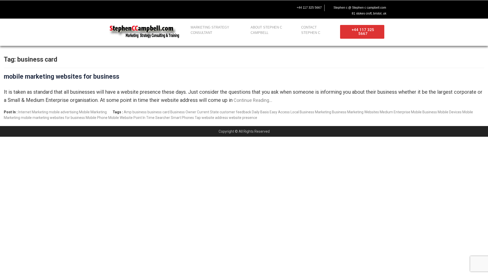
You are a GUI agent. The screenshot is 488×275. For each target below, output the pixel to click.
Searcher (162, 118)
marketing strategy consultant (210, 30)
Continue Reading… (252, 100)
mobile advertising (63, 112)
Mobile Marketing (93, 112)
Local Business (302, 112)
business (139, 112)
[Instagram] (138, 7)
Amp (128, 112)
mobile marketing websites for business (61, 76)
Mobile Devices (450, 112)
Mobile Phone (97, 118)
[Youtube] (127, 7)
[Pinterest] (148, 7)
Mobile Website (120, 118)
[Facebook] (106, 7)
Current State (208, 112)
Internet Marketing (33, 112)
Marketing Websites (363, 112)
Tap (198, 118)
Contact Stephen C (310, 30)
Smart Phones (182, 118)
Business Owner (183, 112)
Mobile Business (424, 112)
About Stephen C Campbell (266, 30)
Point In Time (144, 118)
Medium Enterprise (395, 112)
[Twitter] (116, 7)
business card (158, 112)
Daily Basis (260, 112)
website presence (243, 118)
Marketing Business (330, 112)
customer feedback (235, 112)
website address (215, 118)
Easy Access (280, 112)
